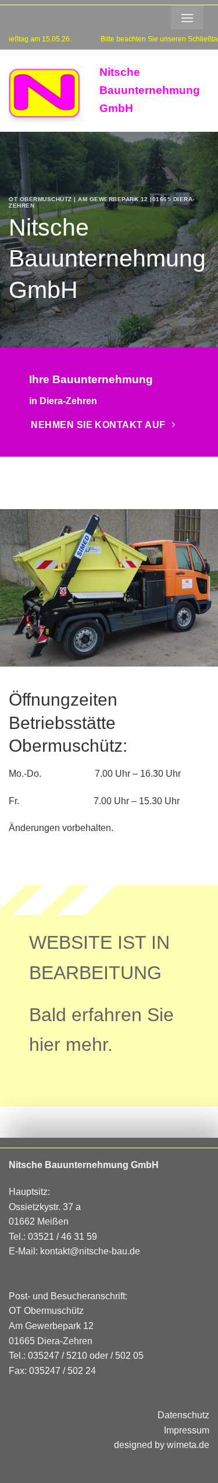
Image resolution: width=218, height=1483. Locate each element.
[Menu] (187, 17)
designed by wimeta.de (161, 1445)
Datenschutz (183, 1415)
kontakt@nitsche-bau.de (90, 1251)
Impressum (186, 1430)
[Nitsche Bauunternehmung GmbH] (45, 93)
